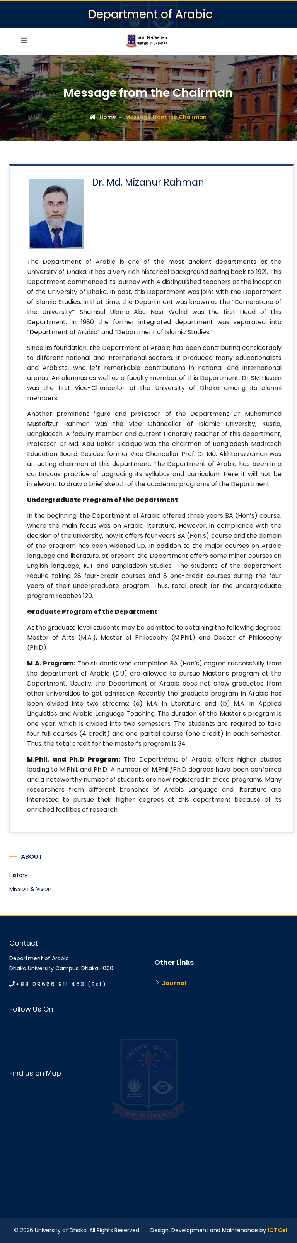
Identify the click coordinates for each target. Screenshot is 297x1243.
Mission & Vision (30, 889)
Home (107, 117)
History (18, 875)
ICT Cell (278, 1230)
